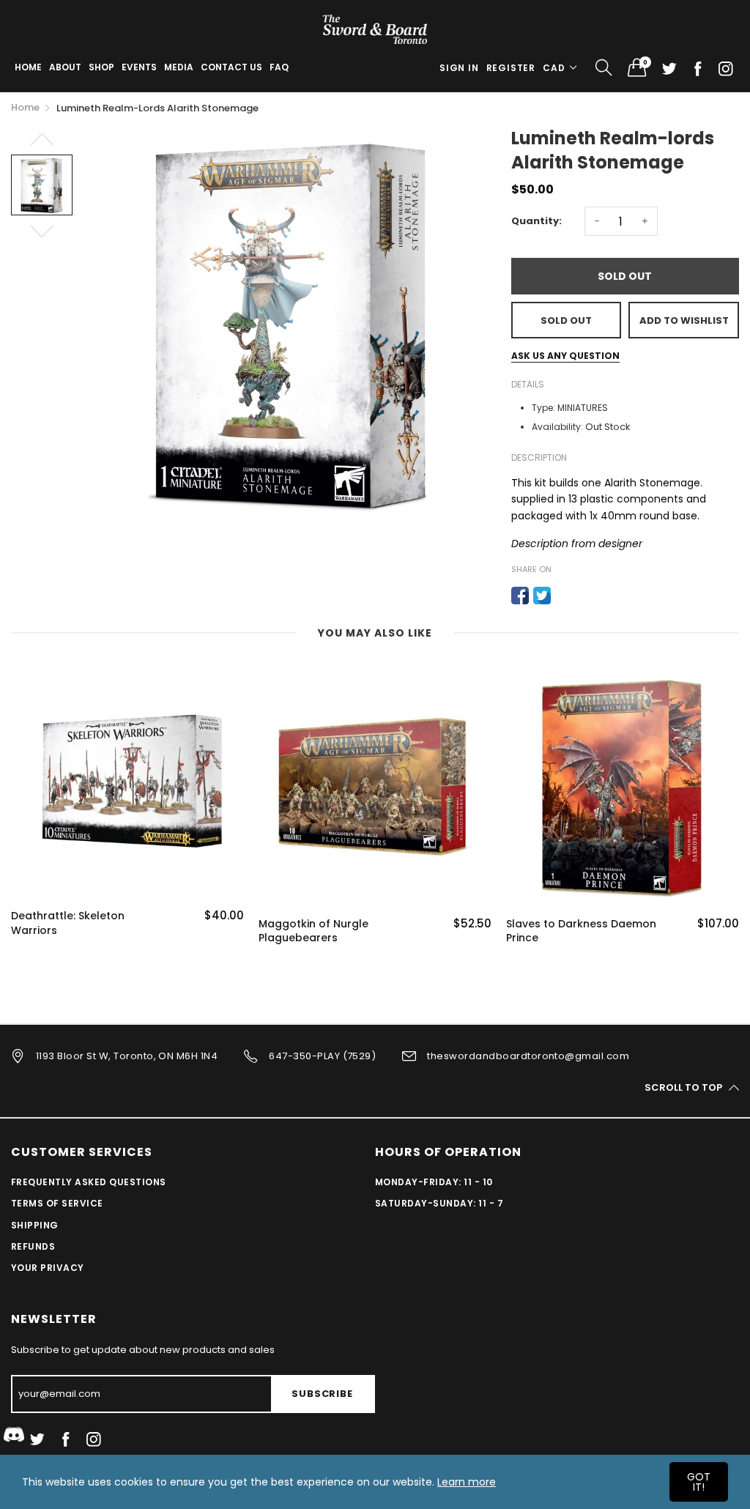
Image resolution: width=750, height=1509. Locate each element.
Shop (101, 67)
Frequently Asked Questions (88, 1182)
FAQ (279, 67)
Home (28, 67)
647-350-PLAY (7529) (322, 1056)
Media (178, 67)
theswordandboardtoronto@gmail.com (528, 1056)
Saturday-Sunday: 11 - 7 (439, 1203)
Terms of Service (57, 1203)
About (65, 67)
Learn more (466, 1482)
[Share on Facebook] (520, 595)
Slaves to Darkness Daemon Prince (581, 931)
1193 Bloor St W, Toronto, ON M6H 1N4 (127, 1056)
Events (139, 67)
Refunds (33, 1246)
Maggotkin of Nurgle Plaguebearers (313, 931)
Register (510, 68)
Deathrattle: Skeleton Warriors (68, 923)
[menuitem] (28, 67)
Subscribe (322, 1394)
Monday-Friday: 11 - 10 (434, 1182)
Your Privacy (47, 1267)
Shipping (35, 1225)
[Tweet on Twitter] (542, 595)
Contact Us (231, 67)
